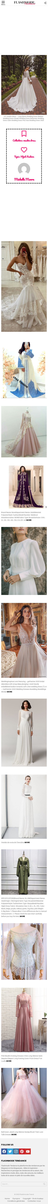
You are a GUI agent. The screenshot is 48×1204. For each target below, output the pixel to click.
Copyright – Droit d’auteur (33, 1199)
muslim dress (29, 140)
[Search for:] (24, 1184)
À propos (16, 1199)
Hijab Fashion (27, 156)
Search (44, 1184)
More (29, 520)
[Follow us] (45, 2)
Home (7, 1199)
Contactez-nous (34, 1201)
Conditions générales (16, 1201)
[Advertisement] (24, 30)
